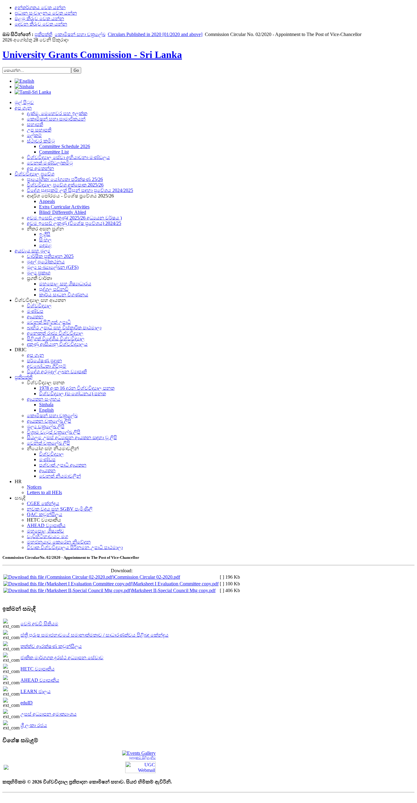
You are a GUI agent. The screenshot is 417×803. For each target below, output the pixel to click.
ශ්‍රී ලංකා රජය (33, 725)
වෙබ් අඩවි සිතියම (39, 623)
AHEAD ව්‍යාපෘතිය (39, 680)
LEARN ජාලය (35, 691)
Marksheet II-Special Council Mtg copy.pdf (174, 590)
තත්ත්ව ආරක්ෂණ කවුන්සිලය (51, 646)
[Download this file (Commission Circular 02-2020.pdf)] (58, 577)
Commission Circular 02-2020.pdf (147, 577)
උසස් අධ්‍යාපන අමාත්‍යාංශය (48, 714)
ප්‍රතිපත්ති (43, 34)
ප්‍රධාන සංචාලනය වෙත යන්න (46, 13)
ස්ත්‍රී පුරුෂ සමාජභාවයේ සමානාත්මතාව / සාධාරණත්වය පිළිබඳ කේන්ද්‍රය (94, 635)
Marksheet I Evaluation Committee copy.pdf (176, 583)
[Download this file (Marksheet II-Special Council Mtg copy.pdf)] (67, 590)
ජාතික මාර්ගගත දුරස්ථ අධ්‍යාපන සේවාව (61, 657)
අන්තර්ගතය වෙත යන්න (40, 7)
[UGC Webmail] (140, 766)
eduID (26, 702)
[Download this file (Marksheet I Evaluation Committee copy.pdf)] (68, 583)
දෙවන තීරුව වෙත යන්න (41, 24)
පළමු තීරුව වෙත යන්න (39, 18)
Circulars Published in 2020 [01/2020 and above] (155, 34)
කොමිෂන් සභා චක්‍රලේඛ (80, 34)
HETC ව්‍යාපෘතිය (37, 668)
